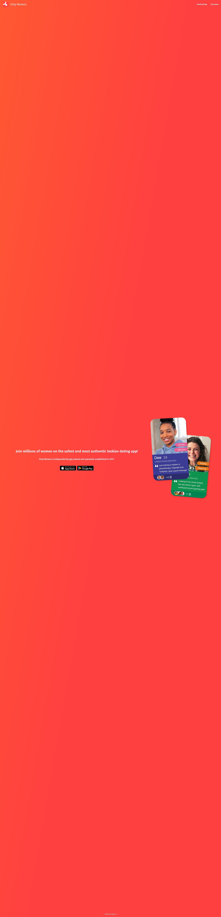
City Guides (214, 4)
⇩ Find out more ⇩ (110, 914)
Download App (202, 4)
